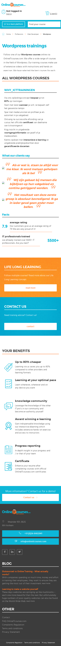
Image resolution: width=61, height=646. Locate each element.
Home (8, 34)
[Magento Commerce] (13, 5)
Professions (19, 34)
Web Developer (33, 34)
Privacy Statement (11, 632)
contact (30, 326)
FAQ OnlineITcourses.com (14, 621)
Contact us (29, 497)
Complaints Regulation (13, 625)
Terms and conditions (12, 628)
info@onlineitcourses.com (33, 541)
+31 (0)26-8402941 (33, 533)
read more (30, 288)
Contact (6, 617)
